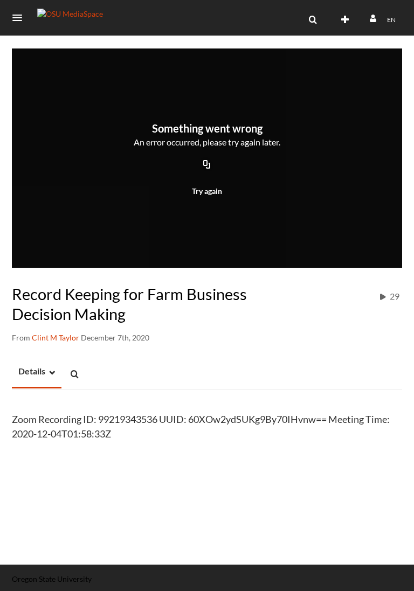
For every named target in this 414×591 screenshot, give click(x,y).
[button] (20, 17)
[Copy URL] (207, 165)
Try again (207, 191)
